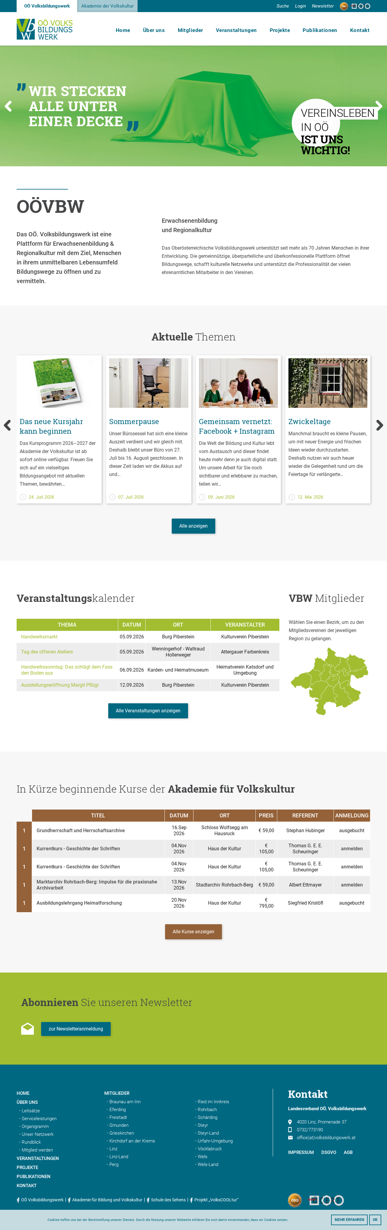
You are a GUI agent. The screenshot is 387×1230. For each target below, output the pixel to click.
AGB (348, 1152)
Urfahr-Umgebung (215, 1141)
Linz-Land (118, 1156)
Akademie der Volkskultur (107, 6)
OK (375, 1220)
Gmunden (118, 1125)
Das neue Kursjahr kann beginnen (51, 426)
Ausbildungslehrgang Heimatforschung (79, 903)
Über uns (154, 30)
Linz (113, 1149)
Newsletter (323, 6)
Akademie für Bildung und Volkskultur (107, 1199)
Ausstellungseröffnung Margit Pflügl (60, 685)
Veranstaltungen (236, 30)
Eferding (117, 1109)
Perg (114, 1164)
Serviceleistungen (39, 1118)
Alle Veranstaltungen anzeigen (148, 711)
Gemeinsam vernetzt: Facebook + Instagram (237, 426)
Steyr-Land (208, 1133)
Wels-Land (208, 1164)
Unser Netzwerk (38, 1134)
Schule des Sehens (168, 1199)
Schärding (207, 1117)
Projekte (280, 30)
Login (300, 6)
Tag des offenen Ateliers (47, 652)
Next (379, 106)
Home (123, 30)
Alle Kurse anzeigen (193, 931)
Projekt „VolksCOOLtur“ (216, 1199)
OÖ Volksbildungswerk (47, 6)
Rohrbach (207, 1109)
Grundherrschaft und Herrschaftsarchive (81, 830)
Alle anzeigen (193, 526)
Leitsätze (31, 1110)
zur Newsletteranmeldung (76, 1029)
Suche (283, 6)
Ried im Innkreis (213, 1101)
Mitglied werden (37, 1150)
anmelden (352, 848)
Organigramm (35, 1126)
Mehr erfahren (349, 1220)
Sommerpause (134, 421)
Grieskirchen (121, 1133)
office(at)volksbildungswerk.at (326, 1137)
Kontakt (359, 30)
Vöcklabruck (210, 1149)
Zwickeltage (309, 421)
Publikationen (320, 30)
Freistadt (118, 1117)
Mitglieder (190, 30)
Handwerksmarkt (39, 637)
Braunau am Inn (125, 1101)
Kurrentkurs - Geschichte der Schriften (78, 848)
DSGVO (328, 1152)
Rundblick (31, 1142)
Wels (202, 1156)
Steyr (203, 1125)
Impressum (301, 1152)
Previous (8, 106)
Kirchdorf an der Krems (132, 1141)
